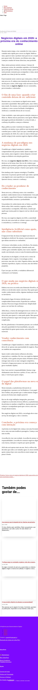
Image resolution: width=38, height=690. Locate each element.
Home (5, 6)
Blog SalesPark (8, 7)
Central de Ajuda (8, 9)
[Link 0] (8, 3)
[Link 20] (4, 645)
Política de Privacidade (6, 674)
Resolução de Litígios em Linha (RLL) (10, 640)
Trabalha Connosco (5, 662)
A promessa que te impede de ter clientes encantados (18, 522)
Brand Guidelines (5, 660)
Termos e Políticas (5, 677)
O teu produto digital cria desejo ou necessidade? (17, 602)
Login (5, 12)
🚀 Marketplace (8, 11)
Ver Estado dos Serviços (7, 680)
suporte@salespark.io (11, 637)
